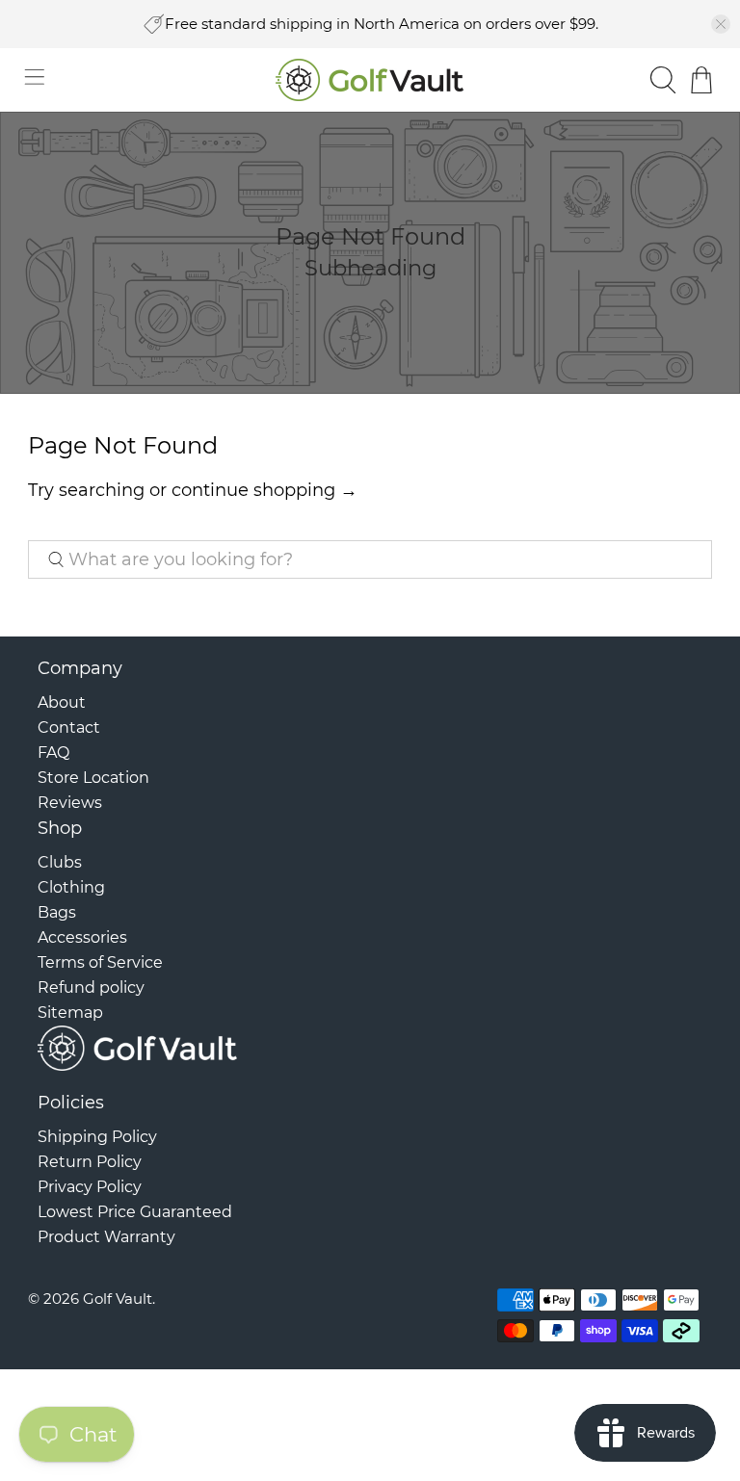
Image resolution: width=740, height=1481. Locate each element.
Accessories (82, 937)
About (62, 702)
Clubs (60, 862)
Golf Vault (117, 1298)
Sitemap (70, 1012)
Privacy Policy (90, 1187)
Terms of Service (100, 962)
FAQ (53, 752)
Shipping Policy (97, 1137)
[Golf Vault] (370, 80)
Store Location (93, 777)
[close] (720, 24)
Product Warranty (106, 1237)
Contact (69, 727)
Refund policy (91, 987)
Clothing (71, 887)
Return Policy (90, 1162)
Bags (57, 912)
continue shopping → (264, 490)
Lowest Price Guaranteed (135, 1212)
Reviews (70, 802)
